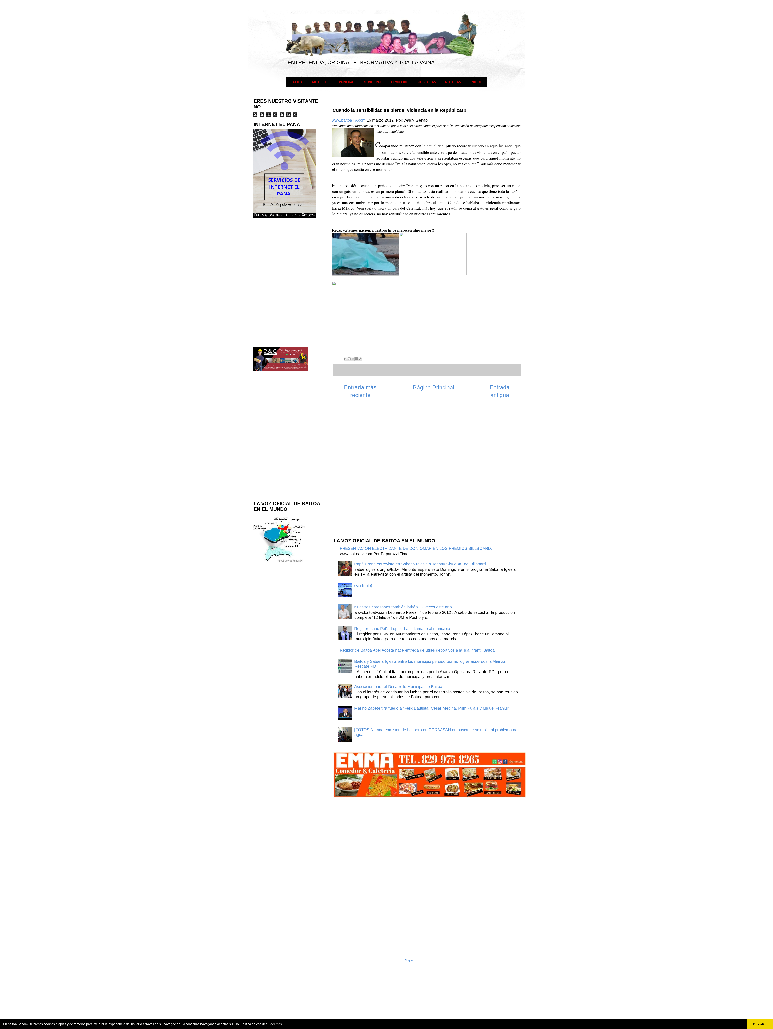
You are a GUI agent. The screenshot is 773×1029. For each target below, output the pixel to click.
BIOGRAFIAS (426, 82)
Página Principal (433, 387)
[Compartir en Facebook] (356, 359)
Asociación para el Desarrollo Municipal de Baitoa (398, 686)
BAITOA (296, 82)
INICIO (475, 82)
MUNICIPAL (373, 82)
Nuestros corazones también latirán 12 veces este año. (403, 607)
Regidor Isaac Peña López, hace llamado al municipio (402, 628)
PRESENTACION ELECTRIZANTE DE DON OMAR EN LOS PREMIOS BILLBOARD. (416, 548)
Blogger (409, 960)
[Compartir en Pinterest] (360, 359)
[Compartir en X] (353, 359)
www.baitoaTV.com (349, 120)
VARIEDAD (346, 82)
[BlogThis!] (349, 359)
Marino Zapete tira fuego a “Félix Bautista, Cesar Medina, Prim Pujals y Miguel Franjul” (431, 708)
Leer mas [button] (275, 1024)
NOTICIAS (453, 82)
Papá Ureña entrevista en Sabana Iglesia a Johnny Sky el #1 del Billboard (420, 564)
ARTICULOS (321, 82)
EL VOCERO (399, 82)
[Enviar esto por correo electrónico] (346, 359)
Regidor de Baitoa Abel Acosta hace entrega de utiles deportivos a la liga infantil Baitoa (417, 650)
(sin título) (363, 585)
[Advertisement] (363, 470)
